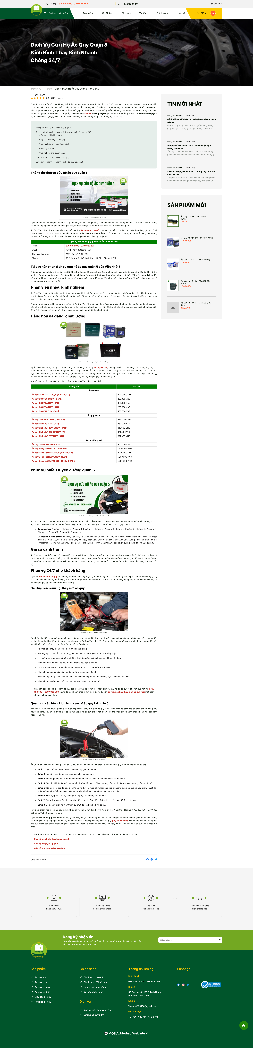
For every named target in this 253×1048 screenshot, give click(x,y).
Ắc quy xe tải (41, 982)
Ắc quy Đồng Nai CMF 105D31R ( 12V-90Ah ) (53, 461)
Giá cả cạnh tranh (46, 148)
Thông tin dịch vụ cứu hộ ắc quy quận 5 (53, 128)
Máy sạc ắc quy (43, 996)
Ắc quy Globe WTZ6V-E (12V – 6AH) (49, 428)
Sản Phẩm (106, 13)
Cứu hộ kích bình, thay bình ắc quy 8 (52, 839)
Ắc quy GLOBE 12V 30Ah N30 (46, 444)
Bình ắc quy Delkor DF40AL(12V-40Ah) (196, 282)
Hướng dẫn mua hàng (95, 987)
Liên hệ (181, 13)
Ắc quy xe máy (42, 987)
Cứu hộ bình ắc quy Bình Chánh (49, 848)
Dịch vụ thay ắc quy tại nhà (98, 1010)
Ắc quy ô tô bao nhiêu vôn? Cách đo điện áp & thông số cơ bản (189, 147)
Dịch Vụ (125, 13)
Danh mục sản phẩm (58, 13)
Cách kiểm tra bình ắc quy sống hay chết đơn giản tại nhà (191, 121)
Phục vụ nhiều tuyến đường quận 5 (54, 144)
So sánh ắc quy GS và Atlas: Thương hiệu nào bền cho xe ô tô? (191, 173)
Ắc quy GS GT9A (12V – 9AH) (46, 403)
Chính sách (162, 13)
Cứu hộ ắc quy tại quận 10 (46, 843)
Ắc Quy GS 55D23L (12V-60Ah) (195, 260)
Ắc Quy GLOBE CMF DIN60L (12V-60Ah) (196, 217)
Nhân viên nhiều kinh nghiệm (51, 135)
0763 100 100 (65, 4)
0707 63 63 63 (81, 4)
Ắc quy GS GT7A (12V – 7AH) (45, 411)
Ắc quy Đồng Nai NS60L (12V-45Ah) (49, 457)
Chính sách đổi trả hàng (96, 982)
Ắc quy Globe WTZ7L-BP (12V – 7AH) (49, 432)
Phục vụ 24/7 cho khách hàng (52, 153)
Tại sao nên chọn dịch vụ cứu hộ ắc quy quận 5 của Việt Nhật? (63, 132)
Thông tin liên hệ (140, 969)
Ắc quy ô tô (40, 977)
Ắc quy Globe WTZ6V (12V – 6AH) (48, 436)
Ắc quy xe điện (42, 992)
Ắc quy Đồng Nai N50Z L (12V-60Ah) (49, 448)
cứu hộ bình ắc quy (48, 576)
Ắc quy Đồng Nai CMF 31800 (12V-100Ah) (52, 453)
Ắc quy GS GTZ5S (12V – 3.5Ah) (47, 399)
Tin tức (142, 13)
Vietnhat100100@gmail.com (142, 1006)
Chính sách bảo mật (94, 977)
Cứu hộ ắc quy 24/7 (94, 1014)
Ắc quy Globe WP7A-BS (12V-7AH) (48, 419)
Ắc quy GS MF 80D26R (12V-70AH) (197, 238)
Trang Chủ (88, 13)
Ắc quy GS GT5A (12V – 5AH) (46, 407)
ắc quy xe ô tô (100, 367)
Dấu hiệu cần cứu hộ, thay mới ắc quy (52, 157)
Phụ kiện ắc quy (43, 1001)
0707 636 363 (87, 246)
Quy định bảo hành (93, 992)
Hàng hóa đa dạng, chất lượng (52, 139)
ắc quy (87, 113)
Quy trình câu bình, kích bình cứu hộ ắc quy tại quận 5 (59, 162)
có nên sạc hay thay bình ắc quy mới (126, 692)
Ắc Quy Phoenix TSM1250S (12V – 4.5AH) (197, 304)
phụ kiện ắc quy (120, 820)
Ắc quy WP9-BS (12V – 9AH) (45, 424)
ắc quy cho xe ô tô (90, 230)
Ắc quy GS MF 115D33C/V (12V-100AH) (51, 395)
